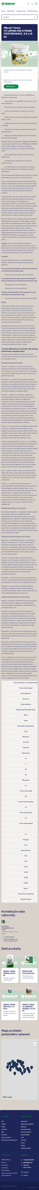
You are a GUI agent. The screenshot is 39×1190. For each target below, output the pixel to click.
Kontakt (23, 1145)
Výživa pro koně (21, 11)
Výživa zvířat (10, 11)
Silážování (23, 1126)
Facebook (26, 1172)
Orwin (36, 1187)
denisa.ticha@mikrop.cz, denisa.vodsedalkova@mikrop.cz (11, 939)
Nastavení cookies (26, 1148)
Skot (2, 1121)
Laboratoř (23, 1140)
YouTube (25, 1175)
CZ (32, 4)
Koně (2, 1132)
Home (3, 11)
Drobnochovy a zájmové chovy (9, 1140)
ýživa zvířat (24, 1121)
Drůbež (3, 1126)
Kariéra (23, 1142)
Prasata (3, 1123)
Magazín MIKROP (25, 1134)
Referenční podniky (26, 1132)
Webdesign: (30, 1187)
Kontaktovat (10, 86)
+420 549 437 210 (28, 1159)
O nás (22, 1137)
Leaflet (24, 1098)
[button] (32, 1068)
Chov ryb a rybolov (6, 1137)
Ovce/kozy (4, 1129)
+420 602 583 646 (9, 937)
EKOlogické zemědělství (27, 1123)
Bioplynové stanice (26, 1129)
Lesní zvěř (4, 1134)
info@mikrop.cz (27, 1162)
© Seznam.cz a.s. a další (32, 1098)
